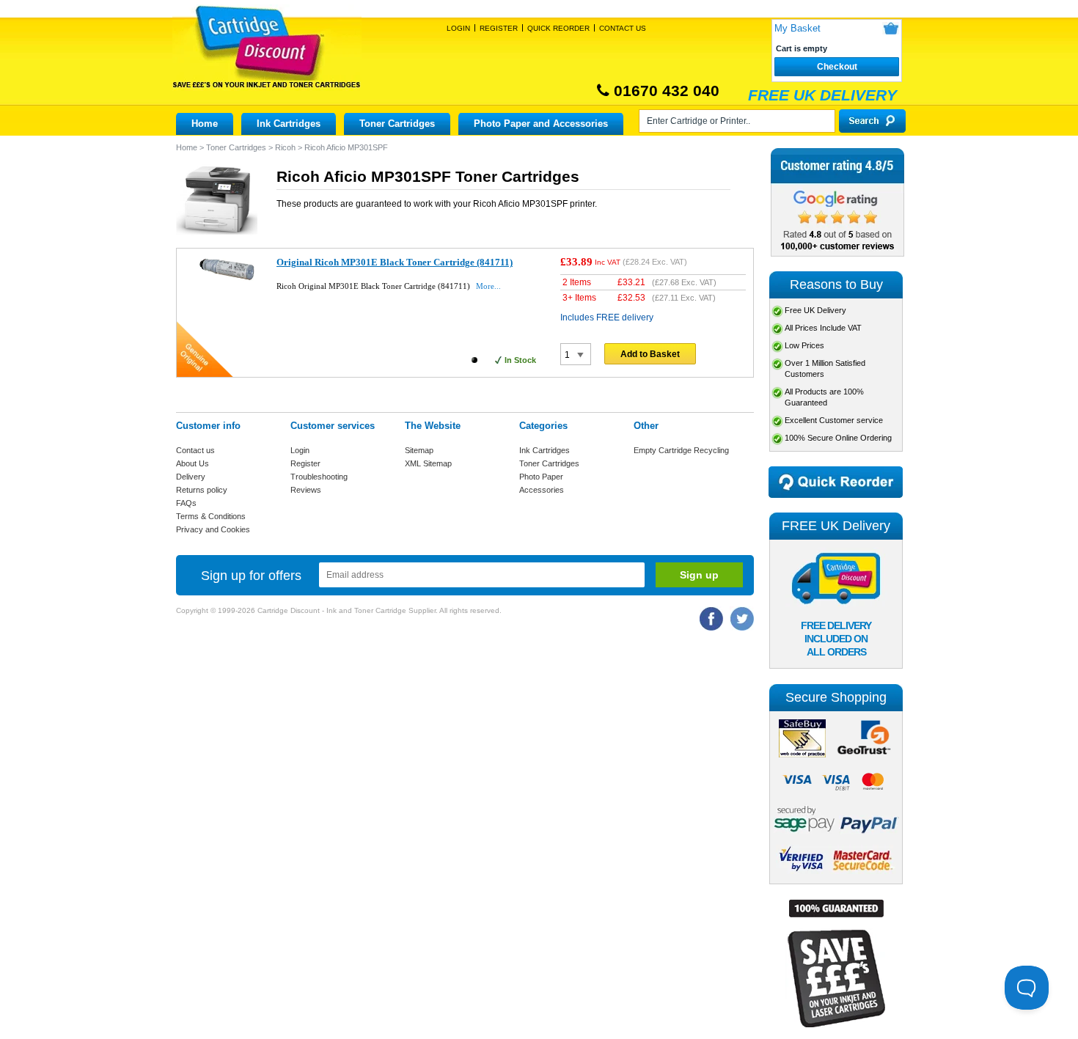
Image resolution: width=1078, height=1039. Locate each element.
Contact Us (622, 28)
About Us (192, 463)
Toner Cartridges (397, 123)
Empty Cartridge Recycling (681, 450)
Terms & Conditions (211, 516)
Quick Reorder (558, 28)
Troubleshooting (319, 476)
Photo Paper (541, 476)
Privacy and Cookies (213, 529)
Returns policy (201, 489)
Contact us (195, 450)
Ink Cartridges (288, 123)
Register (499, 28)
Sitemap (419, 450)
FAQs (186, 503)
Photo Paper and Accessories (541, 123)
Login (458, 28)
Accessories (541, 489)
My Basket (797, 28)
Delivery (190, 476)
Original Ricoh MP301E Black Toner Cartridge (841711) (394, 262)
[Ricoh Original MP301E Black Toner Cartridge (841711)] (227, 280)
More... (488, 286)
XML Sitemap (428, 463)
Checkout (837, 67)
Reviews (305, 489)
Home (204, 123)
